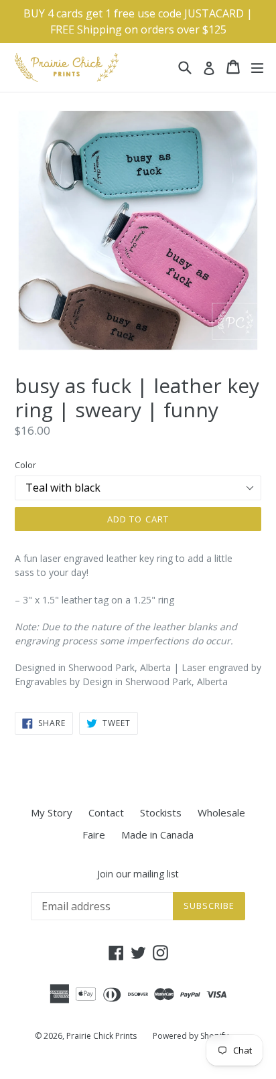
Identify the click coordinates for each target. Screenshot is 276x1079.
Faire (93, 834)
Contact (106, 812)
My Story (51, 812)
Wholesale (221, 812)
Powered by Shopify (190, 1035)
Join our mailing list (138, 874)
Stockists (161, 812)
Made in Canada (157, 834)
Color (25, 465)
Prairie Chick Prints (101, 1035)
